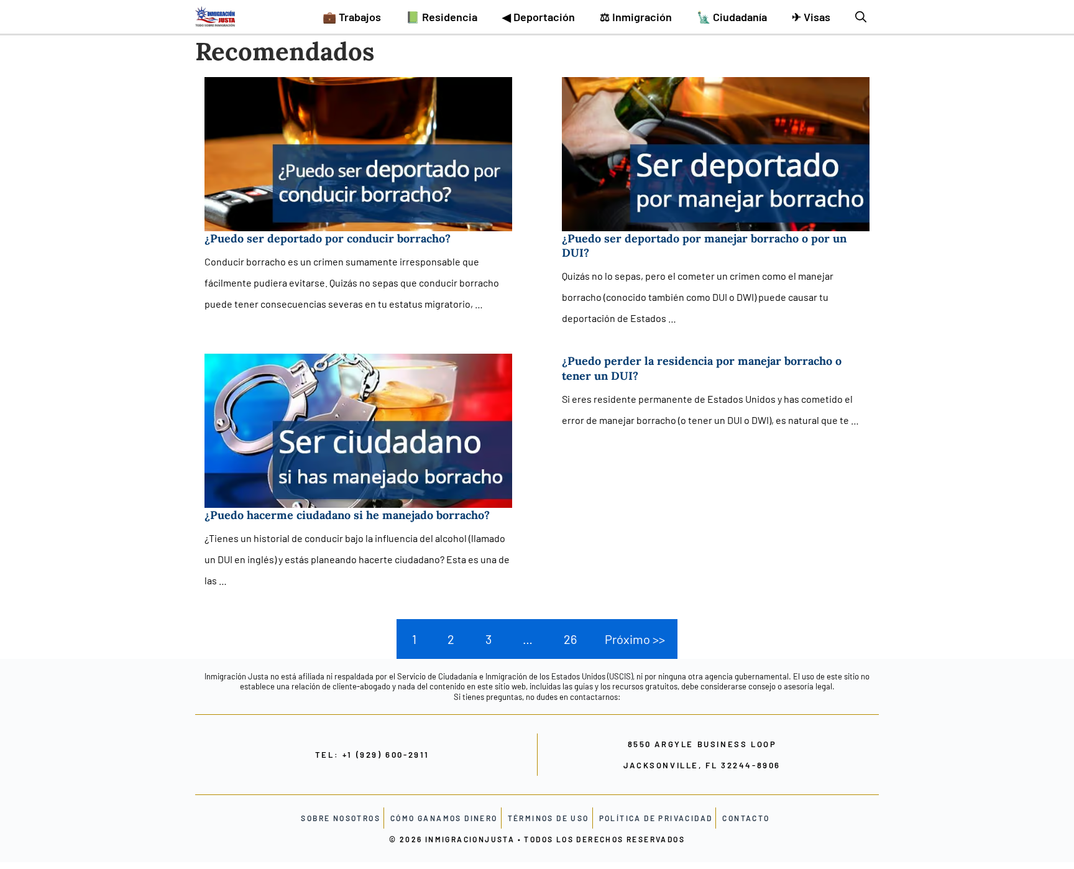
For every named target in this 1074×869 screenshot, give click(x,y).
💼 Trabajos (352, 17)
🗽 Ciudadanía (732, 17)
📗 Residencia (441, 17)
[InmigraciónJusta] (215, 17)
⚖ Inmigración (636, 17)
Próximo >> (635, 639)
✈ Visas (811, 17)
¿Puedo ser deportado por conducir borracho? (327, 238)
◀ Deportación (538, 17)
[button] (861, 17)
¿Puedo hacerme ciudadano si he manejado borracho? (347, 515)
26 (570, 639)
